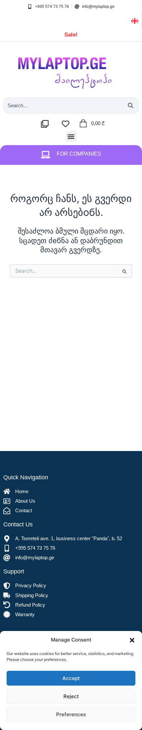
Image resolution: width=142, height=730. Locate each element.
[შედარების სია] (46, 124)
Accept (71, 678)
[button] (132, 640)
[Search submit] (130, 105)
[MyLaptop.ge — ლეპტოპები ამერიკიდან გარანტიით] (71, 68)
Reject (71, 696)
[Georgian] (134, 20)
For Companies (79, 154)
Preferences (71, 714)
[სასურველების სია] (67, 124)
